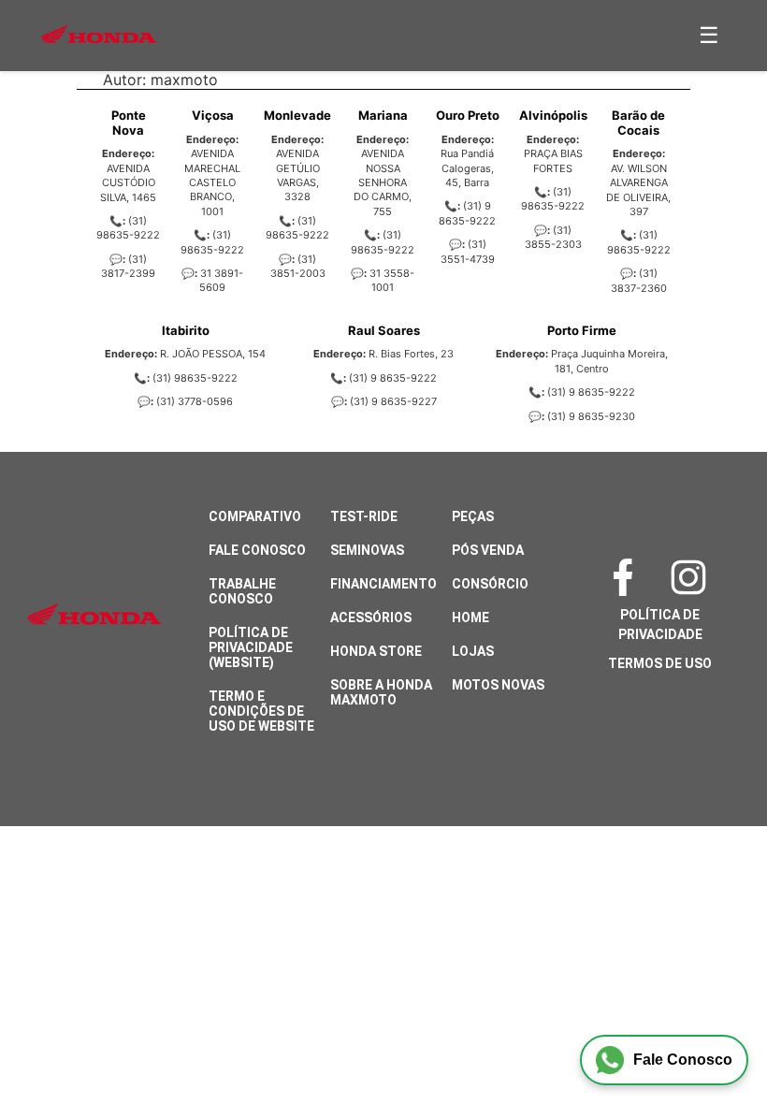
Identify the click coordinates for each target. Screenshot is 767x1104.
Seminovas (367, 550)
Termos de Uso (660, 663)
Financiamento (383, 583)
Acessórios (371, 617)
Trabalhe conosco (242, 591)
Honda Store (376, 651)
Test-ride (364, 516)
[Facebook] (627, 577)
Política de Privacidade (660, 624)
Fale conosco (257, 550)
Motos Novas (498, 684)
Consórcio (490, 583)
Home (470, 617)
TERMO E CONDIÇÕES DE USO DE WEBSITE (261, 711)
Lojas (473, 651)
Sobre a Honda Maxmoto (381, 692)
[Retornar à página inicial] (51, 1038)
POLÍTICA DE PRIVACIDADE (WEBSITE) (251, 647)
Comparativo (255, 516)
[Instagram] (693, 577)
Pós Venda (488, 550)
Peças (473, 516)
